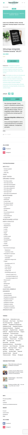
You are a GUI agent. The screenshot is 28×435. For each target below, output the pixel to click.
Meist (4, 400)
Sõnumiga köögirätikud (9, 186)
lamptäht (5, 337)
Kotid (5, 206)
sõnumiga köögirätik (13, 86)
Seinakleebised (7, 240)
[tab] (8, 99)
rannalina (18, 340)
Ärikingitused (7, 309)
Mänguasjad (7, 283)
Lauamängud (7, 223)
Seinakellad (6, 238)
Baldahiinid (7, 250)
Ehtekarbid (6, 199)
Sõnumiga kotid (7, 191)
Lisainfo (17, 99)
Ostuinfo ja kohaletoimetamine (10, 404)
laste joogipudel (13, 337)
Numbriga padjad (8, 181)
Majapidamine (7, 225)
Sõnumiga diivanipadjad (9, 184)
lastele (20, 337)
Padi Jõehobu (8, 267)
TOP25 (18, 71)
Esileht (4, 22)
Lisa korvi (13, 61)
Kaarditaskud (7, 208)
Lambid (5, 231)
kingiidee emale (10, 77)
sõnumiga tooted (21, 86)
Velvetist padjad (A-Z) (11, 274)
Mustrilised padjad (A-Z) (12, 278)
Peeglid (5, 234)
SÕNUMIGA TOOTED (13, 22)
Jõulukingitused (11, 65)
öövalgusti (20, 355)
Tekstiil (5, 243)
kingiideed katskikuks (8, 328)
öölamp (14, 355)
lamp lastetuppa (18, 335)
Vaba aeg (6, 172)
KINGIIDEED (6, 291)
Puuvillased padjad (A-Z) (12, 276)
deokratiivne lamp (15, 319)
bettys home (6, 319)
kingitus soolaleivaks (14, 80)
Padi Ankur (7, 265)
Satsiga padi (8, 270)
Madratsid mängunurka (10, 259)
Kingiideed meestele (9, 302)
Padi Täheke (8, 268)
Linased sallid (7, 201)
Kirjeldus (8, 99)
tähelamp (11, 349)
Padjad (5, 261)
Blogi (4, 416)
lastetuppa (5, 338)
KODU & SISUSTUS (8, 221)
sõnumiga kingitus (15, 84)
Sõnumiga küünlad (8, 182)
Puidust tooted (7, 236)
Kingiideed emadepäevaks (10, 297)
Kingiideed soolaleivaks (12, 69)
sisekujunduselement (7, 84)
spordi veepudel (13, 346)
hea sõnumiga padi (21, 75)
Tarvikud (6, 170)
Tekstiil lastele (7, 287)
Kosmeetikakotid (8, 215)
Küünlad (6, 227)
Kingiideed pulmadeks (9, 306)
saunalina (12, 342)
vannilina (5, 351)
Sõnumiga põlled (8, 189)
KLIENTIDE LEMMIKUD (9, 289)
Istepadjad (7, 257)
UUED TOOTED (7, 176)
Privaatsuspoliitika (7, 398)
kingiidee (5, 77)
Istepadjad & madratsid (9, 253)
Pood (7, 22)
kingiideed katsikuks (18, 326)
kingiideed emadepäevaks (17, 78)
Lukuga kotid (7, 217)
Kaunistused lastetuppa (9, 247)
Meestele (6, 166)
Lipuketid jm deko (9, 251)
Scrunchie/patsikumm (9, 212)
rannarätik (5, 342)
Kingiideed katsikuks (9, 298)
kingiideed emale (6, 80)
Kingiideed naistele (13, 67)
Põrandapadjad (8, 255)
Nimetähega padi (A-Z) (10, 272)
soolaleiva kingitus (6, 87)
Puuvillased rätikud (8, 205)
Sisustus (6, 285)
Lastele (5, 229)
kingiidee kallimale (18, 77)
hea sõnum (14, 75)
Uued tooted (6, 412)
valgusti (17, 349)
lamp (11, 335)
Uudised (5, 402)
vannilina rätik (12, 351)
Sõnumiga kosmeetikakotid (10, 193)
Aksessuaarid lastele (10, 219)
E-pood (4, 410)
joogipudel (16, 322)
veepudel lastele (7, 353)
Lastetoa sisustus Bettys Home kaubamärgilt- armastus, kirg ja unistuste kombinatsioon (15, 372)
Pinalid (5, 210)
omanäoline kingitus (7, 82)
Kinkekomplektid (8, 168)
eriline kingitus (8, 75)
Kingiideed (5, 414)
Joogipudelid (7, 197)
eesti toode (12, 321)
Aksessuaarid (7, 195)
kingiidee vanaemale (7, 78)
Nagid (5, 232)
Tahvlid (5, 241)
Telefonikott (6, 213)
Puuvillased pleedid (8, 203)
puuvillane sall (10, 340)
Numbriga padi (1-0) (10, 263)
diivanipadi (5, 321)
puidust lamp (13, 338)
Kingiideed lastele (8, 300)
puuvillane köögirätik (15, 82)
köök (20, 80)
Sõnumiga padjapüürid (9, 188)
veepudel (20, 351)
